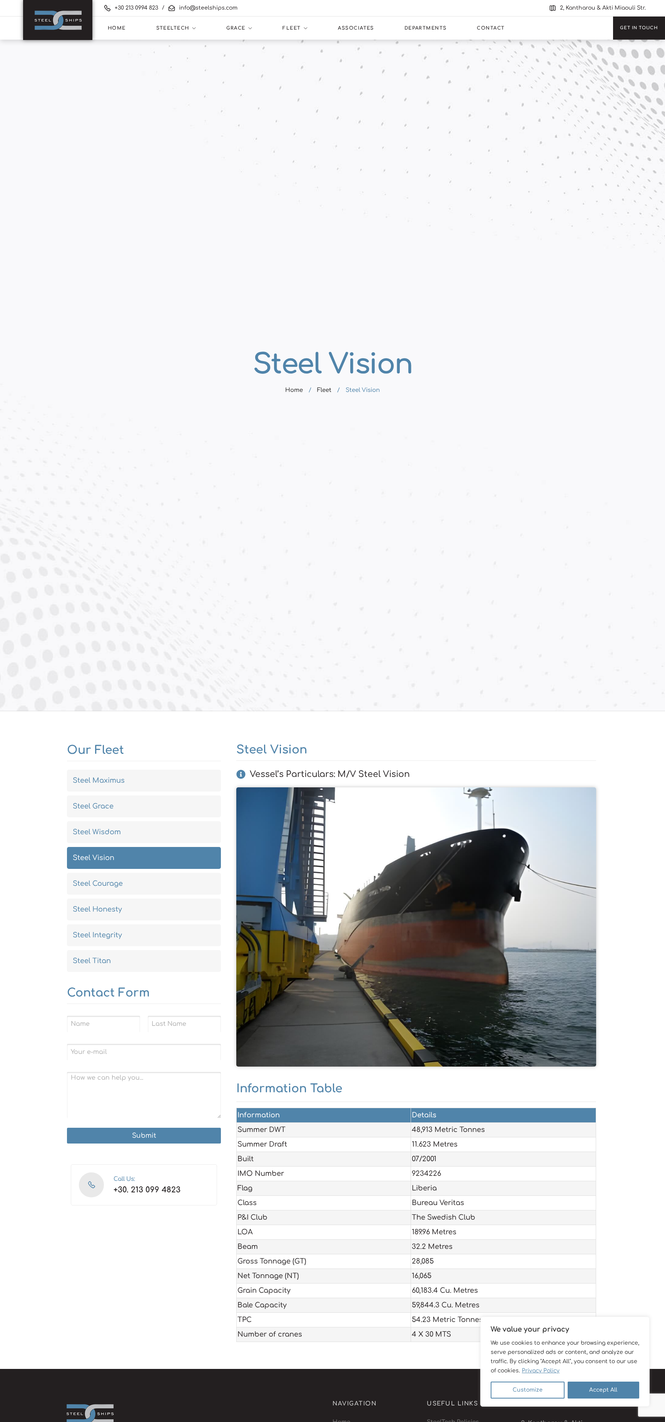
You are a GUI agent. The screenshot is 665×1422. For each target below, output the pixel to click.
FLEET (291, 28)
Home (294, 390)
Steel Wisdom (97, 832)
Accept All (603, 1390)
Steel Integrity (97, 935)
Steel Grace (93, 806)
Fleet (324, 390)
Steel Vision (93, 858)
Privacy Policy (541, 1371)
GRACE (235, 28)
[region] (565, 1362)
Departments (425, 28)
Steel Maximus (99, 780)
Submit (144, 1135)
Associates (356, 28)
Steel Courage (98, 883)
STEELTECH (172, 28)
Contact (491, 28)
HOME (117, 28)
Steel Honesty (97, 909)
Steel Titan (92, 961)
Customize (528, 1390)
